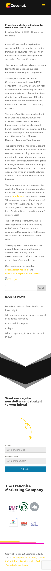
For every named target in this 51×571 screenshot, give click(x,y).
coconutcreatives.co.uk (17, 269)
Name (8, 445)
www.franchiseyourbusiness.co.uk (22, 273)
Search (41, 288)
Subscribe (25, 469)
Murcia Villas (18, 196)
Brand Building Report (16, 323)
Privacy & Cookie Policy (25, 557)
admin (11, 32)
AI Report (10, 328)
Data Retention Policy (31, 561)
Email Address (11, 457)
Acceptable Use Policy (17, 565)
